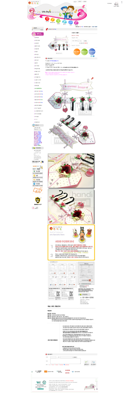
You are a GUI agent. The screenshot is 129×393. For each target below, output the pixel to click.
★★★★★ (67, 364)
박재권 (69, 384)
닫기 (121, 2)
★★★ (57, 364)
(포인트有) (38, 129)
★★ (53, 364)
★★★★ (61, 364)
